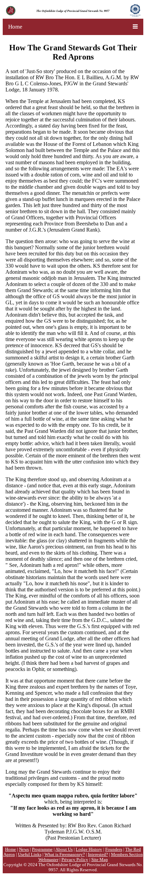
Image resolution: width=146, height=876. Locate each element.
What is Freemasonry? (64, 854)
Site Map (99, 859)
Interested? (98, 854)
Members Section (127, 854)
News (24, 849)
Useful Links (29, 854)
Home (15, 26)
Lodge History (89, 849)
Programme (42, 849)
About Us (64, 849)
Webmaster (48, 859)
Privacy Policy (74, 859)
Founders (113, 849)
